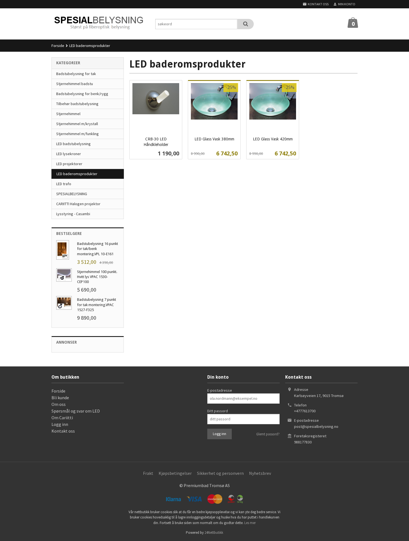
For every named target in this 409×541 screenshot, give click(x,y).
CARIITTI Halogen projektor (78, 203)
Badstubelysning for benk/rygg (82, 93)
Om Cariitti (62, 417)
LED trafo (63, 183)
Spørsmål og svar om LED (75, 411)
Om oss (58, 404)
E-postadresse (219, 390)
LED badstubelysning (73, 143)
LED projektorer (69, 163)
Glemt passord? (268, 434)
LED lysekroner (68, 153)
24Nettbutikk (213, 532)
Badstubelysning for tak (76, 73)
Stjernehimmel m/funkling (77, 133)
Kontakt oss (63, 431)
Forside (57, 45)
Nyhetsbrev (260, 473)
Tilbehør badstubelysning (77, 103)
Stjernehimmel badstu (74, 83)
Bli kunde (60, 397)
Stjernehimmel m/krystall (77, 123)
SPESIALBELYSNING (71, 193)
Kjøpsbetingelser (175, 473)
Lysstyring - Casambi (73, 213)
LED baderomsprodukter (76, 173)
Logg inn (59, 424)
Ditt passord (217, 410)
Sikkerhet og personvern (220, 473)
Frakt (148, 473)
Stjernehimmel (68, 113)
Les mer (250, 522)
